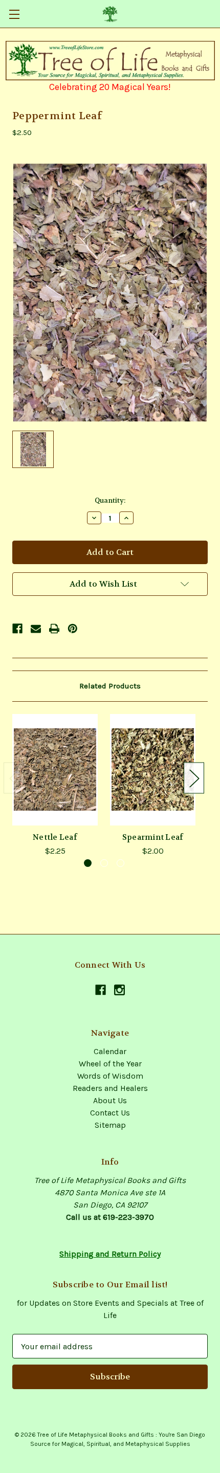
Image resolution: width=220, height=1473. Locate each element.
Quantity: (110, 500)
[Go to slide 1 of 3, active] (88, 863)
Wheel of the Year (110, 1063)
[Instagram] (119, 990)
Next (194, 778)
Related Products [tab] (110, 685)
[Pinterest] (73, 628)
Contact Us (110, 1113)
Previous (14, 778)
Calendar (110, 1051)
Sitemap (110, 1125)
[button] (110, 60)
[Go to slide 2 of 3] (104, 863)
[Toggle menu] (14, 14)
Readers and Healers (110, 1088)
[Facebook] (17, 628)
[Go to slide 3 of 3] (120, 863)
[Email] (36, 628)
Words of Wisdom (110, 1076)
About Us (110, 1100)
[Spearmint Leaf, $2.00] (153, 770)
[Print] (54, 628)
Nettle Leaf (55, 837)
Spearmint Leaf (153, 837)
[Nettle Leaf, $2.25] (55, 770)
